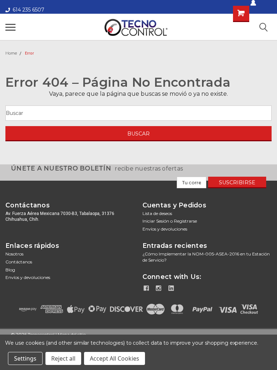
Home (11, 53)
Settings (25, 358)
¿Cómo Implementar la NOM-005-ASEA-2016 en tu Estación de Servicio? (206, 257)
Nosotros (14, 254)
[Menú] (10, 27)
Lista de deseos (157, 213)
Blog (10, 269)
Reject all (63, 358)
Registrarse (185, 221)
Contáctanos (18, 261)
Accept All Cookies (114, 358)
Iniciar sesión (155, 221)
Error (29, 53)
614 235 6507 (28, 10)
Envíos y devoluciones (164, 229)
